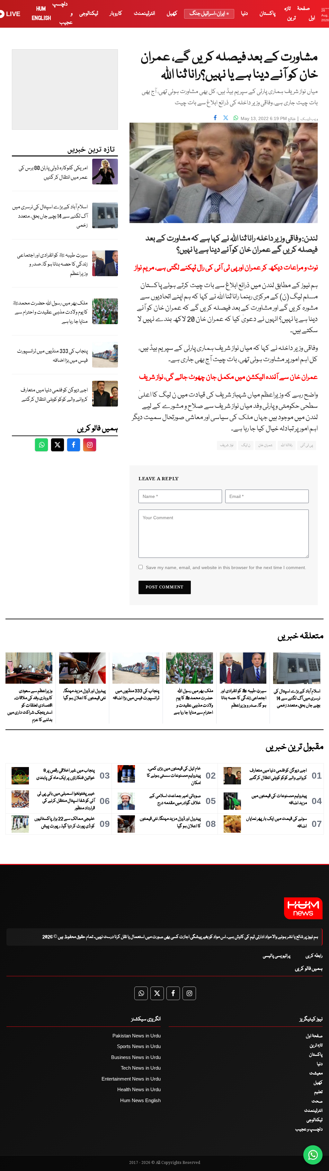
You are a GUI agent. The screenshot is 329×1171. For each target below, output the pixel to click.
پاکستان (267, 14)
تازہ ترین (316, 1045)
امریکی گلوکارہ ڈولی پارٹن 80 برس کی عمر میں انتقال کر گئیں (53, 173)
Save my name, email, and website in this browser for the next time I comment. (226, 567)
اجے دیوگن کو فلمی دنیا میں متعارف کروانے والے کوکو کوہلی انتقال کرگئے (54, 395)
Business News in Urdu (136, 1057)
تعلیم (318, 1092)
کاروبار (116, 14)
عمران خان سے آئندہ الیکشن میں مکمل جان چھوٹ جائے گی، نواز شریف (228, 377)
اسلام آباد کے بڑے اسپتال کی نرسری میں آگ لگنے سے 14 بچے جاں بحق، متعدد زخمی (50, 216)
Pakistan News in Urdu (136, 1035)
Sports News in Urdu (139, 1046)
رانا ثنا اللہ (286, 445)
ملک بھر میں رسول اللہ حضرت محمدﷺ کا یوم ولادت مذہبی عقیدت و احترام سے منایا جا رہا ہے (50, 312)
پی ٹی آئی (306, 445)
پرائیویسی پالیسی (276, 956)
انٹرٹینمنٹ (144, 14)
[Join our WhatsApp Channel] (313, 1155)
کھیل (172, 14)
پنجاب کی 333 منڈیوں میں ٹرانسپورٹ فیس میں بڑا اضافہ (52, 356)
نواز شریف (226, 445)
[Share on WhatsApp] (236, 118)
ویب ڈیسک (309, 119)
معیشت (316, 1073)
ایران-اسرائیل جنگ (207, 14)
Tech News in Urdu (141, 1068)
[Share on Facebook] (215, 118)
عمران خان (265, 445)
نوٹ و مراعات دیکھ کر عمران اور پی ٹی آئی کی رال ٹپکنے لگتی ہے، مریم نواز (226, 268)
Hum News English (140, 1100)
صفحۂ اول (314, 1036)
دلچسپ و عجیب (309, 1129)
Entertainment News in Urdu (131, 1079)
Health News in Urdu (139, 1089)
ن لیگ (245, 445)
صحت (317, 1101)
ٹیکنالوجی (88, 14)
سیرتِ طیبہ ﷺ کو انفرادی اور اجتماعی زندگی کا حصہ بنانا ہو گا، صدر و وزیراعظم (52, 264)
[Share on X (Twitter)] (225, 118)
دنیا (244, 14)
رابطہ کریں (314, 956)
